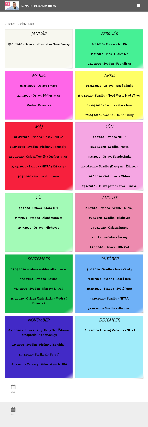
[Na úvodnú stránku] (12, 9)
